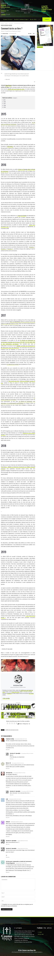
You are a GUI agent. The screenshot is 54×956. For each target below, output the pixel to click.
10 (34, 33)
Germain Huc (9, 772)
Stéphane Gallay (10, 739)
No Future (31, 693)
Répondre (7, 749)
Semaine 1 (31, 247)
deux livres (8, 85)
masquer (15, 97)
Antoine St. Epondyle (15, 753)
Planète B (3, 10)
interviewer (10, 146)
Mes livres (11, 23)
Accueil (2, 23)
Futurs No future (5, 6)
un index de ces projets (12, 364)
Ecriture (10, 25)
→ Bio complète (6, 698)
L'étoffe (3, 14)
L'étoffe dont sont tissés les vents (11, 729)
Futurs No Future (15, 691)
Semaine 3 (10, 249)
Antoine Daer (5, 33)
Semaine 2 (3, 249)
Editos (6, 23)
